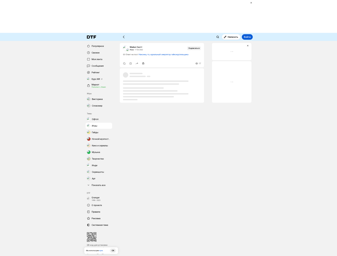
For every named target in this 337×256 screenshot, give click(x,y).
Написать (233, 37)
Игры (132, 50)
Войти (247, 37)
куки (101, 251)
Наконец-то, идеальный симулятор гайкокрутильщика (163, 54)
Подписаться (194, 48)
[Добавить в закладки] (130, 63)
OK (113, 250)
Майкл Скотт (136, 47)
